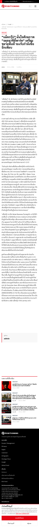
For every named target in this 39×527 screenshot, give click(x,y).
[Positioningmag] (10, 6)
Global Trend (5, 465)
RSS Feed (4, 481)
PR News (4, 446)
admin (3, 67)
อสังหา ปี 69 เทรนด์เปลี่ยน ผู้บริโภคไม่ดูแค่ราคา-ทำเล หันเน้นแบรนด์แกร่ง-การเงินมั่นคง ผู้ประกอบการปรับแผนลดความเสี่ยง (24, 397)
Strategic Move (6, 459)
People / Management (8, 443)
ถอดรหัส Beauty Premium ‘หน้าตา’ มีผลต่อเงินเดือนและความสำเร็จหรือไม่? (24, 384)
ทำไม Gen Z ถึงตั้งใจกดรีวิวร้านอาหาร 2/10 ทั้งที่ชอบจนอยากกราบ (24, 418)
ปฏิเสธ (29, 523)
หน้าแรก (4, 24)
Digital (3, 449)
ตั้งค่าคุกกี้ (11, 523)
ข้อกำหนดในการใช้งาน (8, 478)
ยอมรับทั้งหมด (19, 518)
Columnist (5, 453)
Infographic (5, 456)
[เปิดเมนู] (35, 6)
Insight (10, 24)
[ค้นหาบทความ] (30, 6)
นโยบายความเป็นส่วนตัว (8, 475)
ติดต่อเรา (4, 472)
